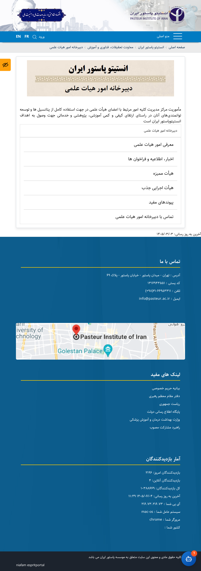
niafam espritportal (30, 565)
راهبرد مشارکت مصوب (165, 427)
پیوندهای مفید (161, 202)
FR (27, 36)
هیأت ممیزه (163, 173)
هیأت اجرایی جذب (158, 187)
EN (18, 36)
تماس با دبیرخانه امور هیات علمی (144, 216)
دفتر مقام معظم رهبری (164, 396)
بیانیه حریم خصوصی (166, 388)
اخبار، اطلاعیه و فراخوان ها (151, 159)
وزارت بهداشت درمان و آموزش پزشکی (155, 419)
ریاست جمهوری (169, 404)
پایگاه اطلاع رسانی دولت (163, 411)
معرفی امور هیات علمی (154, 144)
